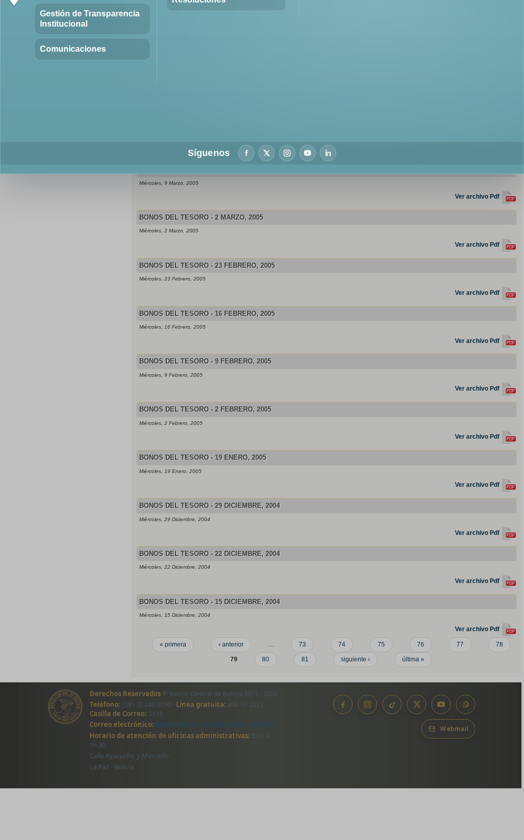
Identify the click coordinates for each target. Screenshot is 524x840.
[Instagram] (287, 153)
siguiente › (355, 659)
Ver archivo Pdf (478, 196)
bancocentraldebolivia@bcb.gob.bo (214, 724)
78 (499, 644)
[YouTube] (307, 153)
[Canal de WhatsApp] (465, 704)
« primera (173, 644)
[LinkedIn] (328, 153)
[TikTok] (392, 704)
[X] (266, 153)
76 (420, 644)
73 (302, 644)
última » (413, 659)
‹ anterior (231, 644)
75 (381, 644)
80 (265, 659)
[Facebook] (246, 153)
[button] (92, 19)
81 (305, 659)
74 (341, 644)
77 (460, 644)
